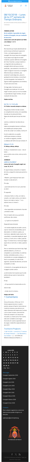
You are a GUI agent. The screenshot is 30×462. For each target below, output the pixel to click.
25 (10, 363)
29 (4, 365)
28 (17, 363)
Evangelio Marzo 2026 (9, 396)
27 (15, 363)
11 (10, 357)
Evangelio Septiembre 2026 (10, 375)
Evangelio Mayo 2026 (9, 389)
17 (8, 360)
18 (10, 360)
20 (15, 360)
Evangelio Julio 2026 (8, 382)
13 (15, 357)
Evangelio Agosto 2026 (9, 379)
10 (8, 357)
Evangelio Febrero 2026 (9, 399)
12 (13, 357)
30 (6, 365)
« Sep (4, 368)
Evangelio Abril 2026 (8, 392)
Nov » (8, 368)
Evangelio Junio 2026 (8, 386)
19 (13, 360)
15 (4, 360)
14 (17, 357)
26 (13, 363)
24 (8, 363)
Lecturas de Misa (21, 22)
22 (4, 363)
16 (6, 360)
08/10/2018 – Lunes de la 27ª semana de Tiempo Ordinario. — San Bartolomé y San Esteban (15, 333)
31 (8, 365)
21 (17, 360)
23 (6, 363)
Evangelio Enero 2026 (9, 403)
